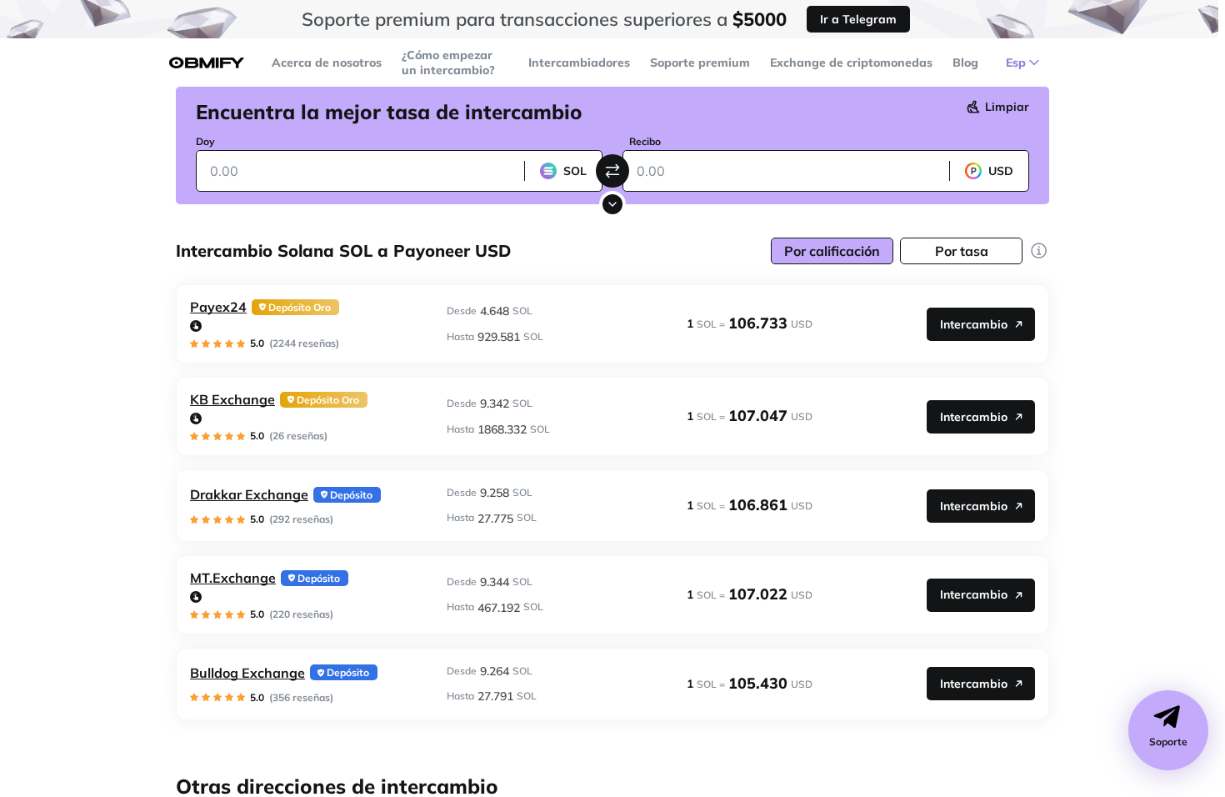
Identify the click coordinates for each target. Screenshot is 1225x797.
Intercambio (974, 324)
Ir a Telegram (858, 19)
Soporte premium (700, 62)
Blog (965, 62)
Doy (205, 141)
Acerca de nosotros (327, 62)
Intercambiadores (579, 62)
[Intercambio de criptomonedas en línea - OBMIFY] (206, 63)
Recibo (645, 141)
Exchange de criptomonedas (851, 62)
